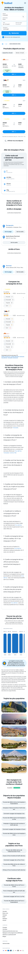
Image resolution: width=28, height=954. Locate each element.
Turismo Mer (6, 336)
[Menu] (25, 3)
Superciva (7, 356)
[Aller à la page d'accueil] (6, 3)
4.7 (12, 296)
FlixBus (3, 356)
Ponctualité (8, 299)
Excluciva (22, 356)
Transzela (6, 314)
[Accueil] (3, 44)
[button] (23, 16)
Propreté (8, 302)
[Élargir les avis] (23, 298)
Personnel (8, 296)
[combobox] (14, 14)
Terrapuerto (9, 225)
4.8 (11, 302)
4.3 (12, 299)
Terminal (8, 265)
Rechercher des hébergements (12, 37)
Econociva (15, 357)
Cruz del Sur (4, 357)
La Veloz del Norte (15, 356)
